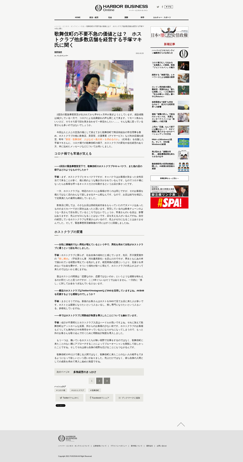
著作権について (136, 446)
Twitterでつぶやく (71, 398)
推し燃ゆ (63, 258)
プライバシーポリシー (118, 446)
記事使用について (100, 446)
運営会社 (149, 446)
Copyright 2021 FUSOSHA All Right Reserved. (75, 456)
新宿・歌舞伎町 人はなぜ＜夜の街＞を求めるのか (92, 139)
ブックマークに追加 (129, 398)
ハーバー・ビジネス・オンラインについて (73, 446)
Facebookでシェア (100, 398)
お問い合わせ (162, 446)
